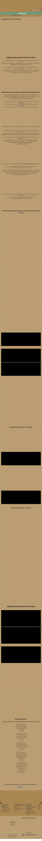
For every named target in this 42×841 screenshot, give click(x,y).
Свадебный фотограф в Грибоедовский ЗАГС (19, 805)
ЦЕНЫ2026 (12, 823)
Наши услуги (8, 15)
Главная (3, 15)
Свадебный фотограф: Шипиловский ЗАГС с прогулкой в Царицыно (31, 807)
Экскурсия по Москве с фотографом (5, 805)
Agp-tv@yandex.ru (29, 834)
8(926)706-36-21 (36, 10)
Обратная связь (22, 13)
